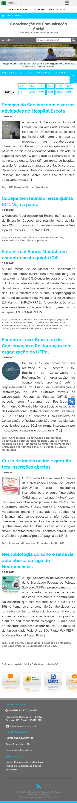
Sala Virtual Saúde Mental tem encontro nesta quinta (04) (34, 254)
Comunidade (33, 643)
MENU (9, 40)
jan (22, 85)
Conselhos (28, 237)
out (50, 92)
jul (22, 92)
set (41, 92)
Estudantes (26, 319)
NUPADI (31, 322)
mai (59, 85)
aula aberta (16, 643)
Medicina (50, 645)
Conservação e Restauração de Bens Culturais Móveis (35, 440)
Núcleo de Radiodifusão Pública (23, 766)
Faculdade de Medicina (56, 643)
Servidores (41, 187)
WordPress (44, 794)
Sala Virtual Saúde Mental (27, 328)
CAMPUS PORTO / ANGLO (23, 710)
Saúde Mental (53, 328)
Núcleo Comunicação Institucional (24, 762)
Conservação (17, 437)
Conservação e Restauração (44, 437)
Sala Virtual (36, 325)
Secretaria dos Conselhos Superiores (24, 240)
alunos (13, 319)
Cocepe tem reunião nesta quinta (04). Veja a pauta (37, 201)
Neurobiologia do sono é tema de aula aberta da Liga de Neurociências (37, 560)
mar (41, 85)
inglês (55, 543)
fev (32, 85)
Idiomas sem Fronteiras (35, 543)
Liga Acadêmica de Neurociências (23, 645)
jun (69, 85)
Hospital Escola (24, 187)
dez (69, 92)
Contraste (38, 9)
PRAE (41, 322)
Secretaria (11, 769)
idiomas (14, 543)
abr (50, 85)
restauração (9, 449)
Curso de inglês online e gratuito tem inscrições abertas (36, 463)
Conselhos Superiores (49, 237)
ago (32, 92)
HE (11, 187)
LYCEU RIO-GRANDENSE (19, 738)
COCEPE (14, 237)
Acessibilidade (18, 9)
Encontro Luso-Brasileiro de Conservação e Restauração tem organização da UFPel (37, 345)
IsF (62, 543)
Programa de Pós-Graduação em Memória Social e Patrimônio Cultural (37, 445)
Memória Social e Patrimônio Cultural (25, 443)
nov (60, 92)
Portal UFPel (14, 16)
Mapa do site (57, 9)
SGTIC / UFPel (50, 797)
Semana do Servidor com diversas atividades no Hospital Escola (38, 107)
